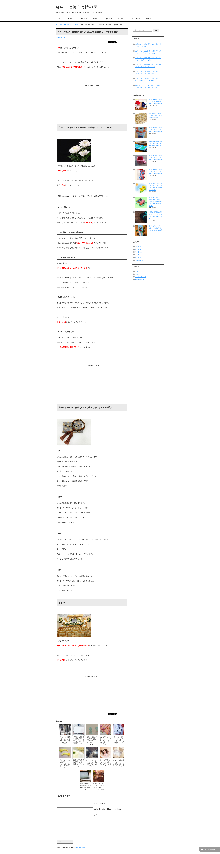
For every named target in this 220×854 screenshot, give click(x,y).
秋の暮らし (96, 19)
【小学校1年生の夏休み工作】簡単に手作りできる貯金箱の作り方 (155, 102)
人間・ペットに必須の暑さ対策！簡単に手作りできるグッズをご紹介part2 (148, 73)
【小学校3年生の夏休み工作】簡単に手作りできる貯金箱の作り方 (155, 130)
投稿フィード (139, 274)
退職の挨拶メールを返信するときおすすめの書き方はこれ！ (85, 786)
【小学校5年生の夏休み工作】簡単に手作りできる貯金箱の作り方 (155, 172)
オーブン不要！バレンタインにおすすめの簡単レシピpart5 (105, 763)
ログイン (138, 271)
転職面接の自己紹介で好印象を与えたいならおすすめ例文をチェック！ (78, 740)
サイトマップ (136, 19)
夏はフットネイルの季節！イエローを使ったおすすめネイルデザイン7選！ (65, 764)
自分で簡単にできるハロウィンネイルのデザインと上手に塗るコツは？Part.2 (105, 741)
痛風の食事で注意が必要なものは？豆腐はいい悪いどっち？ (78, 763)
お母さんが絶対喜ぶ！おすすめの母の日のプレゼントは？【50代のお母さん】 (98, 787)
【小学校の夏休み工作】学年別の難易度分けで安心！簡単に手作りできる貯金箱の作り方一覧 (155, 202)
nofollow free (80, 847)
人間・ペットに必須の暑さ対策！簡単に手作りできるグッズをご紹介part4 (148, 59)
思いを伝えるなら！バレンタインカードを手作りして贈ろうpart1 (118, 740)
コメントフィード (140, 277)
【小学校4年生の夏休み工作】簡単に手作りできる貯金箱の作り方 (155, 228)
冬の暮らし (109, 19)
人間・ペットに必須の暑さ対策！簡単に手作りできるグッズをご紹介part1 (148, 79)
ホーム (60, 19)
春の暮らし (71, 19)
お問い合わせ (150, 19)
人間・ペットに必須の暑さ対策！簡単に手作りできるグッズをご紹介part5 (148, 52)
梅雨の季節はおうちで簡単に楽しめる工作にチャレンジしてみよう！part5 (91, 741)
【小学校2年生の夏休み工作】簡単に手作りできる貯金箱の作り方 (155, 158)
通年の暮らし (122, 19)
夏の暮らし (84, 19)
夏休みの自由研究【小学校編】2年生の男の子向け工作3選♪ (155, 116)
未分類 (137, 255)
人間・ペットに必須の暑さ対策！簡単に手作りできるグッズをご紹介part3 (148, 66)
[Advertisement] (92, 105)
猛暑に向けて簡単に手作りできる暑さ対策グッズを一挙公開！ (148, 45)
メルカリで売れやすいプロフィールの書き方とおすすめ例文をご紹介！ (118, 763)
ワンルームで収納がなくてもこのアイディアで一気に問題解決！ (65, 740)
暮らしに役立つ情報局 (76, 7)
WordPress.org (140, 279)
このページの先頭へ (210, 849)
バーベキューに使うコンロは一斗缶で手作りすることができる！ (91, 763)
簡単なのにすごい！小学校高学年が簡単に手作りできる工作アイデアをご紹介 (148, 86)
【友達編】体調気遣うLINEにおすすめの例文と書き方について (155, 144)
